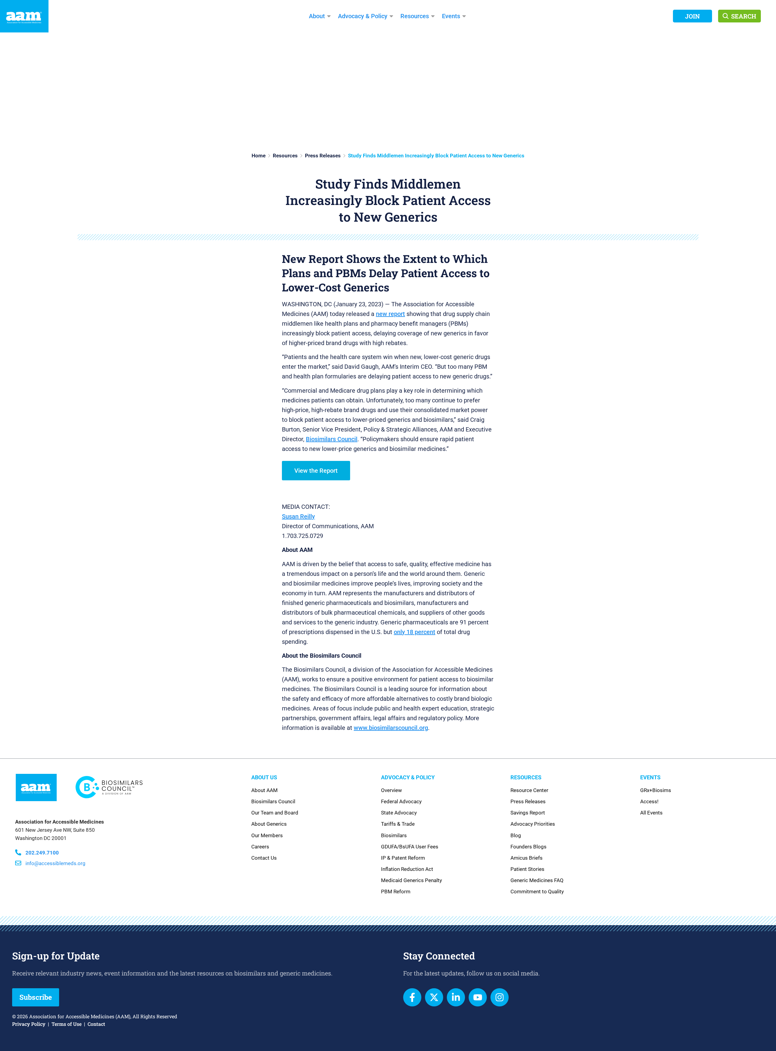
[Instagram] (499, 997)
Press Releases (323, 156)
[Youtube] (478, 997)
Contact (96, 1024)
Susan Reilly (298, 516)
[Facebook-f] (412, 997)
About (317, 16)
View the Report (316, 470)
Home (259, 156)
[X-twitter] (434, 997)
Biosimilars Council (331, 439)
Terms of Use (67, 1024)
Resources (414, 16)
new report (390, 313)
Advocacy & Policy (362, 16)
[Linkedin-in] (456, 997)
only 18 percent (414, 632)
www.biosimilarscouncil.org (391, 727)
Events (451, 16)
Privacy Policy (28, 1024)
